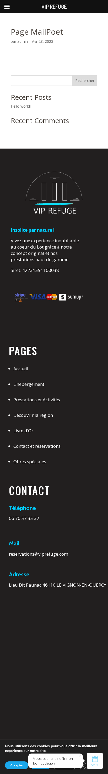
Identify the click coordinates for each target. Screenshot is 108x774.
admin (22, 41)
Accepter (16, 765)
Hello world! (21, 106)
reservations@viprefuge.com (38, 554)
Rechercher (84, 80)
